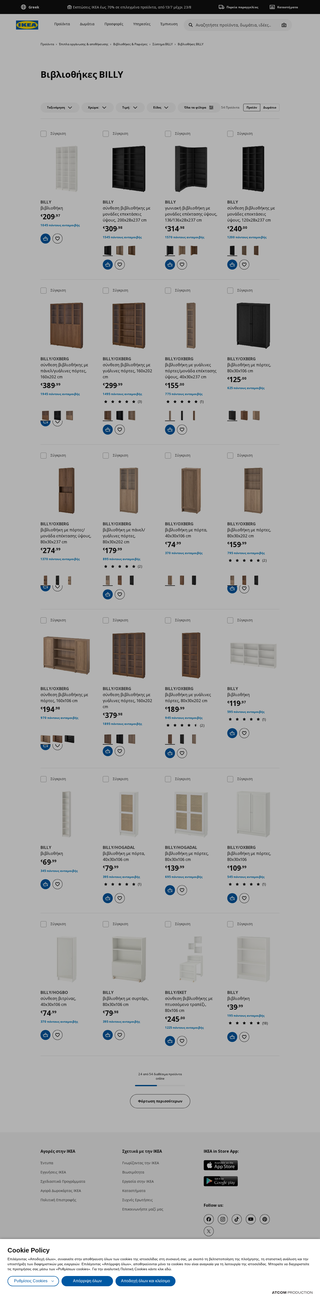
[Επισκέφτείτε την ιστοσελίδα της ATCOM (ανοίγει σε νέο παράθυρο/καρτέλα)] (292, 1292)
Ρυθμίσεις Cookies (31, 1281)
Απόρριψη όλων (87, 1281)
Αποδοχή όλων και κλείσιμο (145, 1281)
